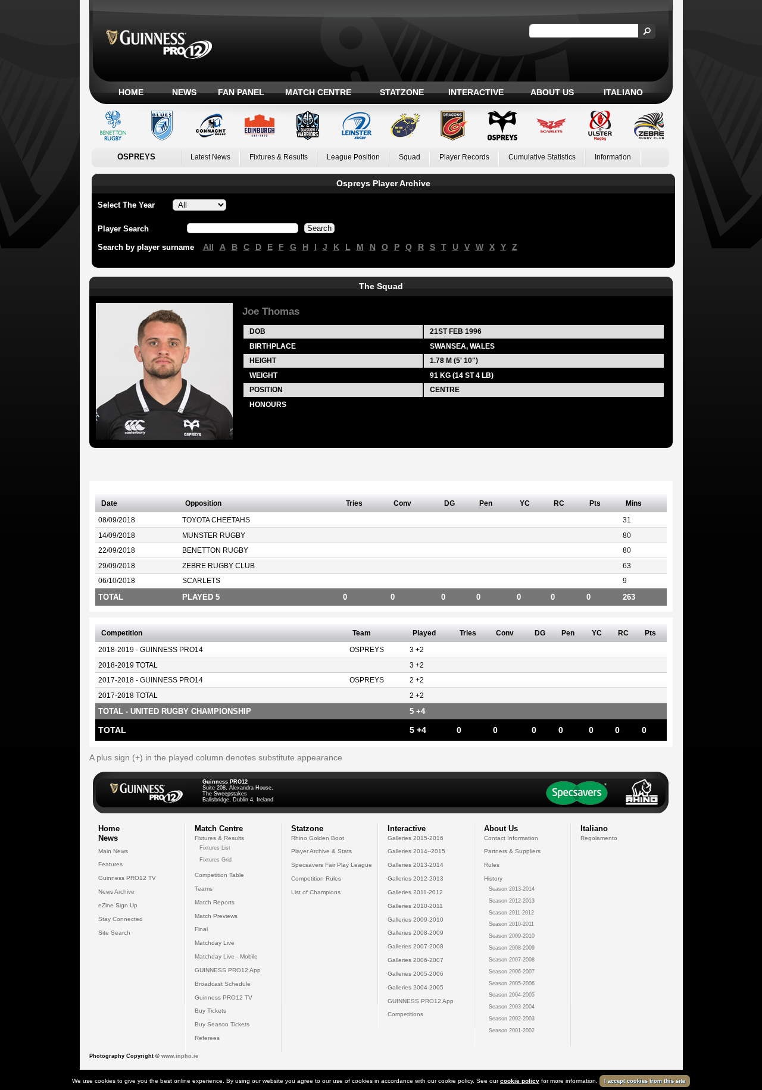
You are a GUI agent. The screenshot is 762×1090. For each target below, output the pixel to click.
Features (110, 864)
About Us (552, 92)
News (184, 92)
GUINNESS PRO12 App (228, 970)
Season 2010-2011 (511, 924)
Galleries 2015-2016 (416, 838)
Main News (113, 851)
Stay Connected (120, 919)
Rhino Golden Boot (317, 838)
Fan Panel (241, 92)
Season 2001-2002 (512, 1030)
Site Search (114, 932)
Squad (409, 157)
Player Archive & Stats (321, 851)
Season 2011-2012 (511, 913)
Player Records (464, 157)
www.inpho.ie (179, 1056)
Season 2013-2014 (512, 889)
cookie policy (519, 1081)
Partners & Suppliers (512, 851)
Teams (204, 888)
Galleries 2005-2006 (416, 973)
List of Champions (316, 892)
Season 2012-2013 (512, 901)
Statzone (402, 92)
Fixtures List (214, 848)
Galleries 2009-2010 (416, 919)
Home (130, 92)
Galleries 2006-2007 (416, 960)
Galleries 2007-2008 (416, 946)
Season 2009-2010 (512, 936)
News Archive (116, 891)
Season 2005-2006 (512, 983)
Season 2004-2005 (512, 995)
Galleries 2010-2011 (415, 906)
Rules (491, 865)
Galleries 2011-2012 (415, 892)
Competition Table (219, 875)
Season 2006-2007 (512, 972)
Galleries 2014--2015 (416, 851)
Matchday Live (215, 942)
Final (201, 929)
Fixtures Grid (215, 860)
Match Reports (215, 902)
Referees (207, 1038)
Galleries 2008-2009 (416, 932)
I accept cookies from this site (644, 1081)
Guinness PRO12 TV (127, 878)
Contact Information (511, 838)
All (208, 247)
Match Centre (318, 92)
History (493, 878)
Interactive (476, 92)
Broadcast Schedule (223, 984)
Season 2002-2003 (512, 1019)
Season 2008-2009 (512, 948)
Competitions (405, 1014)
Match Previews (216, 916)
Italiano (623, 92)
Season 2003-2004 (512, 1007)
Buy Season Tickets (222, 1024)
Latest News (210, 157)
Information (613, 157)
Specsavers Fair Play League (331, 865)
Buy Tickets (210, 1010)
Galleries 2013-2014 (416, 865)
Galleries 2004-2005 (416, 987)
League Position (353, 157)
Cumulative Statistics (542, 157)
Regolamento (598, 838)
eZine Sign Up (118, 905)
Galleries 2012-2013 (416, 878)
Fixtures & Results (278, 157)
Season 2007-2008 (512, 960)
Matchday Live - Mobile (226, 956)
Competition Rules (316, 878)
